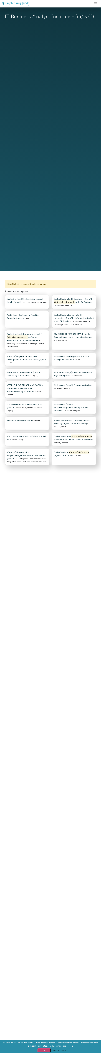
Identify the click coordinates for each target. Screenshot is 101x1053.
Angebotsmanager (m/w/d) (19, 420)
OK (44, 1050)
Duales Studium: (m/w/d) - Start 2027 (71, 454)
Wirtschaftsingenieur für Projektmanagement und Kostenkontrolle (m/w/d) (26, 455)
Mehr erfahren (59, 1050)
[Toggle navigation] (95, 3)
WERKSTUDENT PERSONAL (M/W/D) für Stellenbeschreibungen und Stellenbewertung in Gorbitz (25, 388)
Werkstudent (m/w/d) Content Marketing (72, 385)
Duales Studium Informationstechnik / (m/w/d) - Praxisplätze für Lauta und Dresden (24, 337)
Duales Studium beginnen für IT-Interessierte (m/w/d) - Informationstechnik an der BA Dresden (74, 318)
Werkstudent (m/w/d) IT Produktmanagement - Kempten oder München (71, 407)
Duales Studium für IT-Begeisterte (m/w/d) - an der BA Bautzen (74, 300)
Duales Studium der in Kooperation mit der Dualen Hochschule (73, 438)
